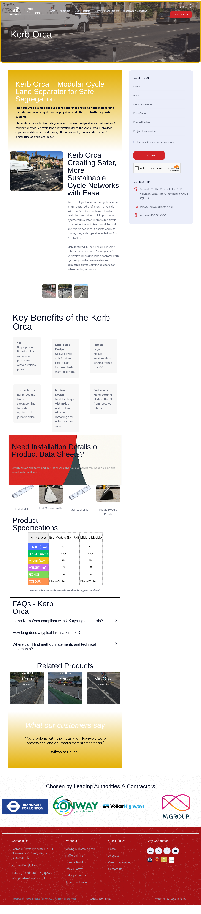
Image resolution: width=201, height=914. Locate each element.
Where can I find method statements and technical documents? (54, 646)
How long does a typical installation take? (47, 632)
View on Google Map (24, 865)
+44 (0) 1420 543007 (153, 215)
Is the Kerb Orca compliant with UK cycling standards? (58, 621)
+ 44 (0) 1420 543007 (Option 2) (33, 872)
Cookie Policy (178, 898)
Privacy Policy (161, 898)
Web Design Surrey (100, 898)
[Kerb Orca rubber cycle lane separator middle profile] (108, 493)
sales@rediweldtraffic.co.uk (156, 206)
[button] (65, 621)
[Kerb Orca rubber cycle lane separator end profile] (51, 494)
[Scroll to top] (195, 895)
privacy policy (167, 142)
